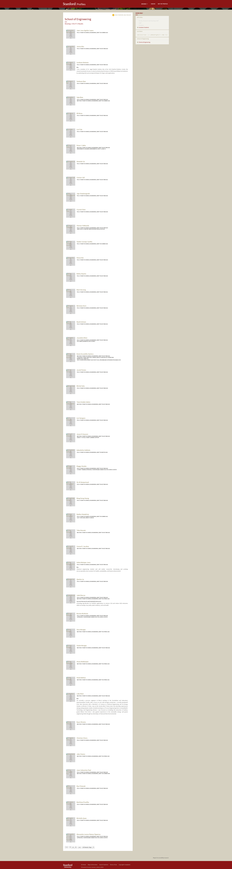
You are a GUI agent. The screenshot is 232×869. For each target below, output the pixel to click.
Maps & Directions (92, 864)
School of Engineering (143, 39)
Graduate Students (144, 27)
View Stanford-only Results (123, 15)
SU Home (83, 864)
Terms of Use (113, 864)
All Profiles (140, 17)
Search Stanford (103, 864)
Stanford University (70, 866)
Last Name (139, 31)
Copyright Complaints (124, 864)
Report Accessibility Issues (160, 858)
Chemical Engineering (144, 42)
